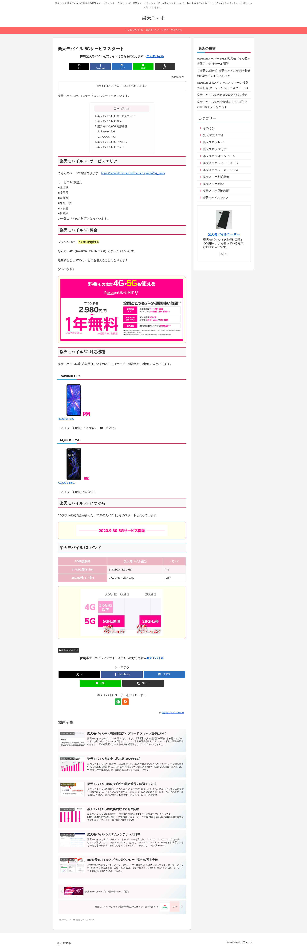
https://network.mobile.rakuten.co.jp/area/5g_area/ (133, 173)
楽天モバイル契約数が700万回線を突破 (222, 94)
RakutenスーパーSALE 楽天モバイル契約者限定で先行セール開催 (223, 61)
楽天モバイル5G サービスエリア (116, 116)
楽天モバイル (155, 56)
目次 (117, 108)
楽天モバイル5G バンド (110, 147)
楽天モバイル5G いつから (112, 141)
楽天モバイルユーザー (224, 234)
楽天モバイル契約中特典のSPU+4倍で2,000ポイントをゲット (222, 104)
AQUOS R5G (108, 136)
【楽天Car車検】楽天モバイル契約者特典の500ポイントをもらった (224, 73)
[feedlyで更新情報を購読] (118, 701)
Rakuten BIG (108, 131)
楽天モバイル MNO (69, 650)
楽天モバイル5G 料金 (109, 121)
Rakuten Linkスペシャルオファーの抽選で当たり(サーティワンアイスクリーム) (222, 85)
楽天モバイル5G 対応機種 (112, 126)
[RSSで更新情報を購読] (125, 701)
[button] (165, 66)
